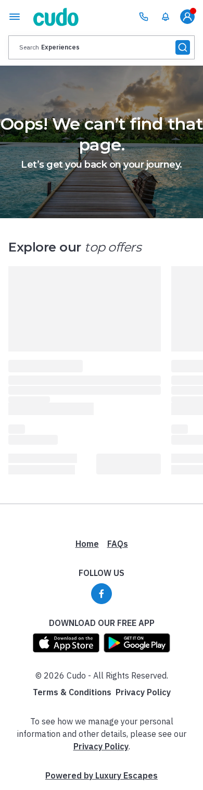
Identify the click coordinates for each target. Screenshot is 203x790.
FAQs (117, 543)
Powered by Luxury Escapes (101, 775)
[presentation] (101, 47)
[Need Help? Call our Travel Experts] (143, 16)
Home (87, 543)
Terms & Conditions (72, 692)
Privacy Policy (143, 692)
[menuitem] (165, 16)
